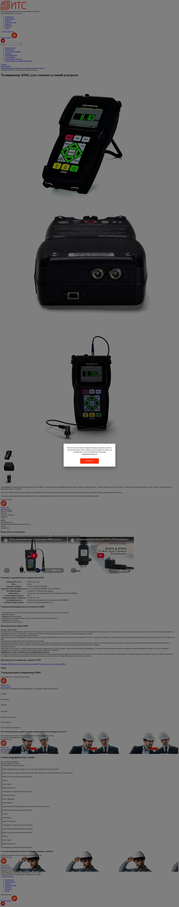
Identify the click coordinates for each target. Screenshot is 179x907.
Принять (89, 461)
